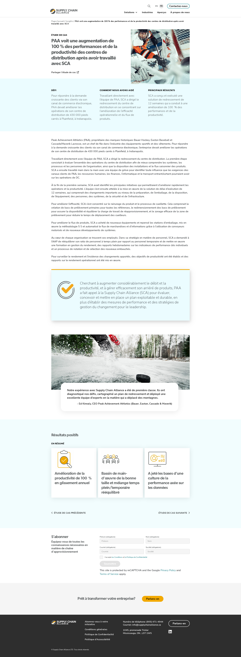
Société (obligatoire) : (154, 547)
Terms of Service (109, 574)
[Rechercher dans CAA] (149, 6)
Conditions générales (96, 629)
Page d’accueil (57, 21)
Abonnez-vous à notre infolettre (96, 623)
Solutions (129, 12)
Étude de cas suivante (173, 512)
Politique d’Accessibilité (97, 639)
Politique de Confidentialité (99, 634)
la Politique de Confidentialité (136, 557)
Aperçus (161, 12)
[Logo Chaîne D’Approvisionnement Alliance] (63, 11)
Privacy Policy (168, 570)
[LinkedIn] (170, 631)
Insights (69, 21)
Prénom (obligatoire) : (108, 537)
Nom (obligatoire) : (153, 537)
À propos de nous (180, 12)
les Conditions (117, 557)
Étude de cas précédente (69, 512)
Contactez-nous (178, 6)
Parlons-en (152, 598)
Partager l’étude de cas (63, 72)
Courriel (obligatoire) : (108, 547)
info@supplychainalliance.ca (146, 624)
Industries (147, 12)
